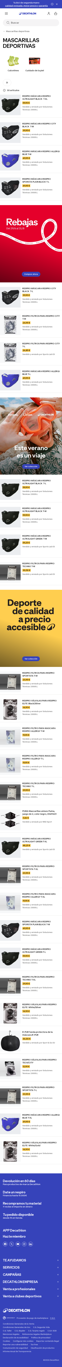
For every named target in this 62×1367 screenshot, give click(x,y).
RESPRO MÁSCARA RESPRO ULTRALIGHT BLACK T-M (36, 509)
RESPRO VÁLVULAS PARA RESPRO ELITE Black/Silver (39, 702)
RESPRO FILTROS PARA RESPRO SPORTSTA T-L (38, 1088)
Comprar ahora (31, 274)
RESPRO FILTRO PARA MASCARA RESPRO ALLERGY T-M (39, 729)
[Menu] (6, 13)
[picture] (10, 105)
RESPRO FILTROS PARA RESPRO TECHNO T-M (38, 565)
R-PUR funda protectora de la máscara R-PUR (37, 1033)
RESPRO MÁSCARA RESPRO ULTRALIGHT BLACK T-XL (36, 97)
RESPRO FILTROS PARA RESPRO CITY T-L (41, 345)
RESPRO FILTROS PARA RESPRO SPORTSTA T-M (38, 674)
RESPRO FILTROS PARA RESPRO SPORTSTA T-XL (38, 867)
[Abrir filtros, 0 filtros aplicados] (7, 82)
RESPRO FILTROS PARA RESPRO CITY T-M (41, 317)
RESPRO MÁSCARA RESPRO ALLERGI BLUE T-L (41, 372)
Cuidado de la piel (34, 70)
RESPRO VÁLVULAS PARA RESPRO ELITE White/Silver (39, 1005)
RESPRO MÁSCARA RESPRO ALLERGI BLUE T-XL (41, 1116)
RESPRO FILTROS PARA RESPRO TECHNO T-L (38, 784)
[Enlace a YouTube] (18, 1244)
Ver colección (31, 466)
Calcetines (13, 70)
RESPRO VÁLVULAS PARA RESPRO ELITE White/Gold (39, 1144)
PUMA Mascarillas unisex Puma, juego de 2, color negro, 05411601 (39, 812)
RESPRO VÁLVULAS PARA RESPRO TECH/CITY (39, 1061)
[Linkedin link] (30, 1244)
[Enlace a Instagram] (24, 1244)
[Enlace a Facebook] (5, 1244)
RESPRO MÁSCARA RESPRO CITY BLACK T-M (39, 125)
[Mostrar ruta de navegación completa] (4, 31)
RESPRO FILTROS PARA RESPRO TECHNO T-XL (38, 978)
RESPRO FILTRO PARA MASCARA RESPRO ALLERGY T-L (39, 757)
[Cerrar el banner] (57, 4)
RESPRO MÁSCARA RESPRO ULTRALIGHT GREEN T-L (36, 950)
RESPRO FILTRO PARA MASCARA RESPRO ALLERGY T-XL (39, 895)
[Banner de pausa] (52, 4)
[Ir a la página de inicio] (27, 13)
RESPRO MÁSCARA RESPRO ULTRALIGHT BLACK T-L (36, 482)
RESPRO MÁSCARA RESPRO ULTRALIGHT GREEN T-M (36, 537)
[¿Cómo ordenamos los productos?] (4, 90)
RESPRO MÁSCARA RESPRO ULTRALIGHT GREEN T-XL (36, 840)
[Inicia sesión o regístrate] (48, 13)
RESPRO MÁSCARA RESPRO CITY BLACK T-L (39, 289)
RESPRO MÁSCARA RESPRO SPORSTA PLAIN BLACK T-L (36, 180)
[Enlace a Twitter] (11, 1244)
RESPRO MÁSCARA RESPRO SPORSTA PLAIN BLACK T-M (36, 923)
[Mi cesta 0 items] (55, 13)
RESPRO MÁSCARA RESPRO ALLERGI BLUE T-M (41, 152)
